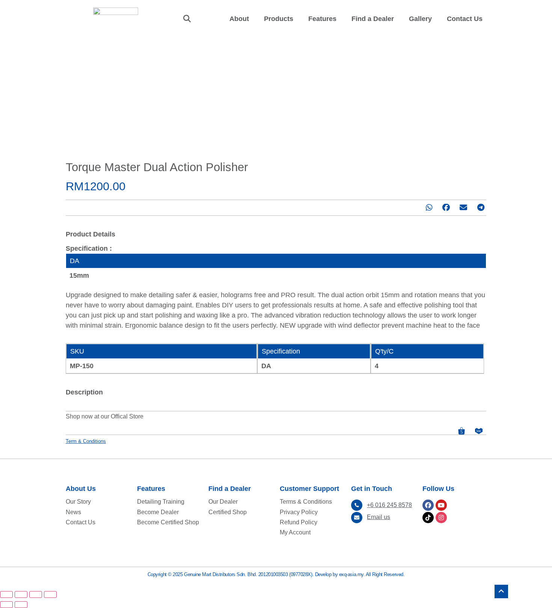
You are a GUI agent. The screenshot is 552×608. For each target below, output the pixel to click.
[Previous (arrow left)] (6, 604)
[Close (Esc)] (6, 594)
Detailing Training (160, 501)
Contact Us (465, 19)
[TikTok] (428, 517)
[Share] (21, 594)
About (239, 19)
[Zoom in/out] (50, 594)
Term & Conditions (86, 441)
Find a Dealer (372, 19)
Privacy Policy (299, 512)
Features (322, 19)
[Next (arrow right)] (21, 604)
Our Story (78, 501)
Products (278, 19)
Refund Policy (298, 522)
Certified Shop (227, 512)
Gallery (420, 19)
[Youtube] (441, 505)
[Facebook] (428, 505)
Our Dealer (223, 501)
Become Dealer (158, 512)
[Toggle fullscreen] (35, 594)
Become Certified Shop (168, 522)
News (73, 512)
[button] (187, 18)
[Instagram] (441, 517)
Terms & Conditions (306, 501)
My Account (295, 532)
